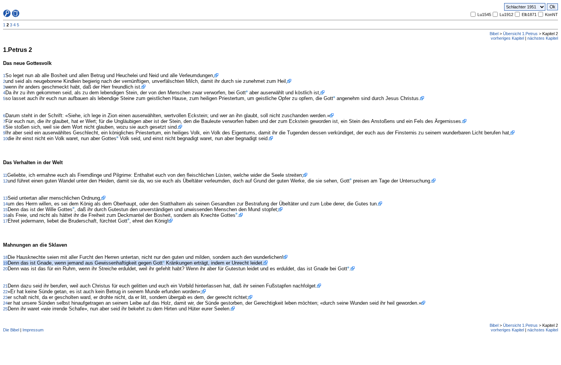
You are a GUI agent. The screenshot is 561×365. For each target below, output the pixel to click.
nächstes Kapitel (542, 38)
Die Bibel (11, 330)
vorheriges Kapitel (507, 38)
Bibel (494, 33)
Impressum (33, 330)
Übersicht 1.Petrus (520, 33)
